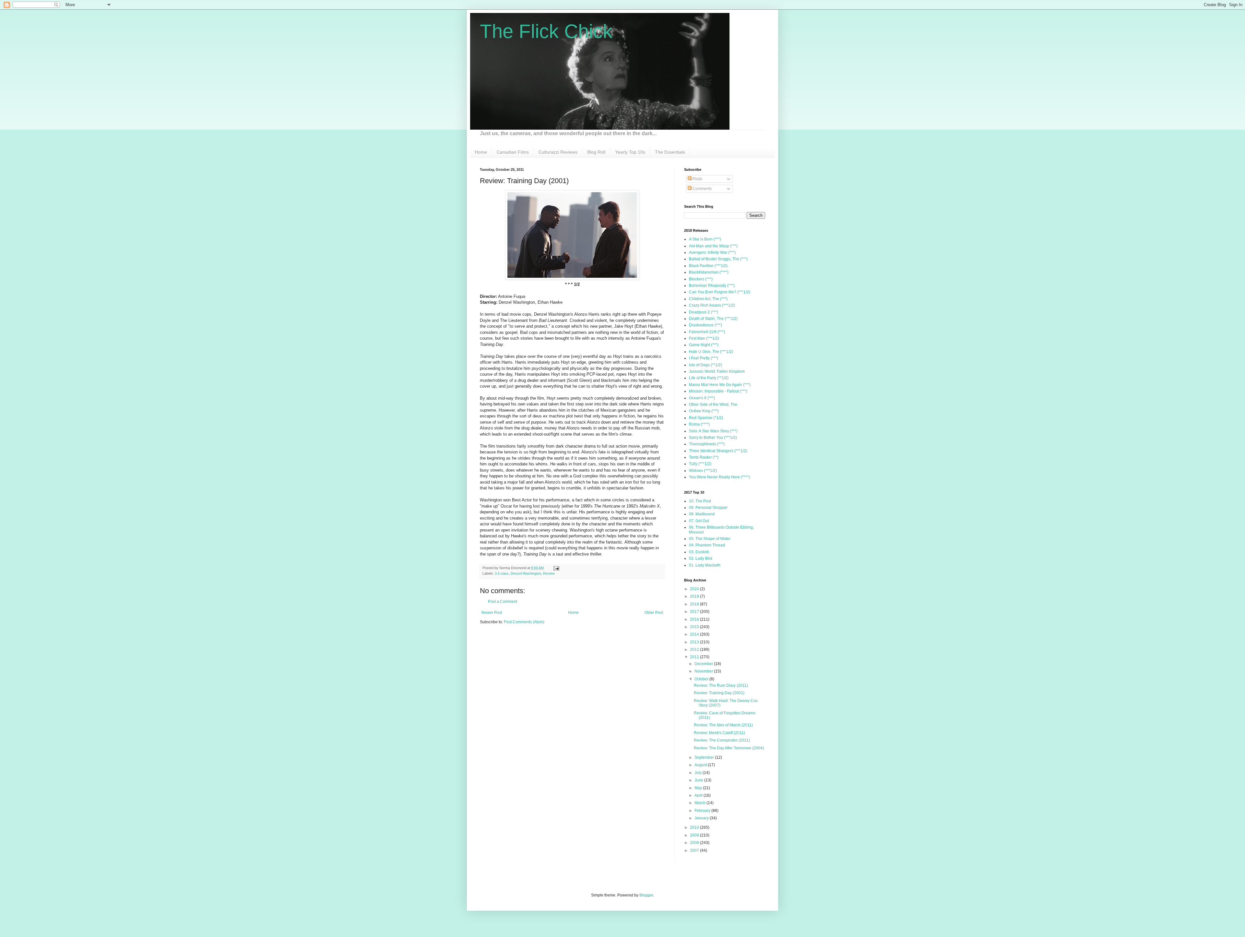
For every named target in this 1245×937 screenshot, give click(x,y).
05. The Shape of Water (709, 538)
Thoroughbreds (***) (707, 444)
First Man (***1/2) (704, 338)
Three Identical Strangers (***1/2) (718, 451)
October (701, 679)
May (698, 788)
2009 (695, 835)
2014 (695, 634)
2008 (695, 842)
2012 (695, 649)
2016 (695, 619)
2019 (695, 596)
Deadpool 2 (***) (703, 312)
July (698, 772)
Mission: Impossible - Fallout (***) (718, 391)
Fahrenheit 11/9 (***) (707, 332)
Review (549, 573)
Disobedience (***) (705, 325)
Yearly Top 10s (630, 152)
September (704, 757)
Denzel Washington (526, 573)
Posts (697, 179)
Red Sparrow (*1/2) (706, 418)
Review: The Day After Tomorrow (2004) (729, 748)
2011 (695, 657)
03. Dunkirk (699, 552)
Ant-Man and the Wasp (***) (713, 246)
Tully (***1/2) (700, 464)
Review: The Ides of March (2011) (723, 725)
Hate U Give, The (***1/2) (711, 351)
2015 (695, 627)
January (702, 818)
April (699, 795)
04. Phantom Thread (707, 545)
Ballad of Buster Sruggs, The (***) (718, 259)
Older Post (654, 612)
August (701, 765)
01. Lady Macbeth (704, 565)
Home (481, 152)
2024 (695, 589)
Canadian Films (513, 152)
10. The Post (700, 501)
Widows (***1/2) (703, 470)
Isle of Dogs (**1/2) (705, 365)
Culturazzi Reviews (558, 152)
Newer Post (491, 612)
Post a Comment (502, 601)
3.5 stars (502, 573)
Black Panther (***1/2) (708, 266)
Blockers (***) (701, 279)
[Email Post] (555, 568)
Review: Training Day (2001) (719, 693)
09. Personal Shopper (708, 507)
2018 (695, 604)
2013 (695, 642)
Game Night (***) (703, 345)
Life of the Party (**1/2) (709, 378)
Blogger (646, 895)
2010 (695, 827)
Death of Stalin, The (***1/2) (713, 318)
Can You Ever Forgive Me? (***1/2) (719, 292)
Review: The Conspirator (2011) (722, 740)
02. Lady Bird (700, 558)
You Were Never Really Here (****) (719, 477)
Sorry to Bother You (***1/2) (713, 437)
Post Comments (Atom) (524, 622)
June (699, 780)
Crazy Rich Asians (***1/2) (712, 305)
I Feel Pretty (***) (703, 358)
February (702, 810)
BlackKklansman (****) (709, 272)
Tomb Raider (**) (703, 457)
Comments (702, 188)
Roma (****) (699, 424)
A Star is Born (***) (705, 239)
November (704, 671)
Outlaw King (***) (704, 411)
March (700, 803)
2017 (695, 611)
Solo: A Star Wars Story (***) (713, 431)
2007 (695, 850)
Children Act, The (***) (708, 299)
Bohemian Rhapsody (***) (712, 285)
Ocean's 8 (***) (702, 398)
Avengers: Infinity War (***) (712, 252)
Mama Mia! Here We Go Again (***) (720, 384)
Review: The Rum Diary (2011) (721, 685)
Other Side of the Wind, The (713, 404)
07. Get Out (699, 521)
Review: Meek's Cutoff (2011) (719, 733)
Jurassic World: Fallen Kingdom (717, 371)
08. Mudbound (702, 514)
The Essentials (670, 152)
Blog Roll (596, 152)
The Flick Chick (546, 31)
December (704, 664)
